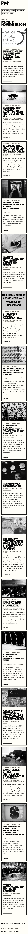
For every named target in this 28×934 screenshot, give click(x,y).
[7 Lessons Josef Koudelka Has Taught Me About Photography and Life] (14, 94)
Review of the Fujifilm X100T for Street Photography (13, 205)
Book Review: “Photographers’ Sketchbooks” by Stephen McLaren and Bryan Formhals (13, 544)
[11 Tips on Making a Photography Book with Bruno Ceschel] (14, 355)
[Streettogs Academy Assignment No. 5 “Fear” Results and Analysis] (14, 412)
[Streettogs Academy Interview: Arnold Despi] (14, 641)
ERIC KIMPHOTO (5, 3)
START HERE (5, 10)
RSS (2, 931)
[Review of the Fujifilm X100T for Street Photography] (14, 189)
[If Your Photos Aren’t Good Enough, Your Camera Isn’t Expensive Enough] (14, 813)
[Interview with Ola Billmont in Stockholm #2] (14, 588)
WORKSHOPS (20, 10)
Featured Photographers (11, 609)
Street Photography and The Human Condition (13, 888)
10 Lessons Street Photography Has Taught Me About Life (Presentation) (14, 148)
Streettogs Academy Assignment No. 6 (12, 316)
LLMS (5, 931)
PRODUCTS (5, 13)
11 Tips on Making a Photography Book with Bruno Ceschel (13, 371)
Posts (5, 63)
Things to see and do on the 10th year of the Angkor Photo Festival (13, 55)
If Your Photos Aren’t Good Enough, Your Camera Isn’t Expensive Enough (13, 830)
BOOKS (13, 10)
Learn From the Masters (11, 119)
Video (22, 609)
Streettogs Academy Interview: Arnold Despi (13, 657)
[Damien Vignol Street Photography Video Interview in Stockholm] (14, 756)
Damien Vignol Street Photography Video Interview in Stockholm (13, 774)
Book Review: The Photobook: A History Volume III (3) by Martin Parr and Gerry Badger (13, 715)
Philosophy (7, 490)
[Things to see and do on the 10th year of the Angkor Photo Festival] (14, 37)
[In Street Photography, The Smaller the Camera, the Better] (14, 243)
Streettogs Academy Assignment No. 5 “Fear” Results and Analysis (13, 429)
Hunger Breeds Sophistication (12, 485)
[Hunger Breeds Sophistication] (14, 470)
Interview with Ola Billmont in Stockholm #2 (12, 603)
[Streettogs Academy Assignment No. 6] (14, 300)
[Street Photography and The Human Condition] (14, 871)
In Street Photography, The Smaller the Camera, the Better (13, 261)
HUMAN (10, 931)
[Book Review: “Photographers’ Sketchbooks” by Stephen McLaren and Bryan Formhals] (14, 525)
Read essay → (7, 81)
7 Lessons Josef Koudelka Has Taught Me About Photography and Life (13, 112)
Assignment (7, 321)
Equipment (6, 212)
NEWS (12, 13)
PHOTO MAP (16, 931)
